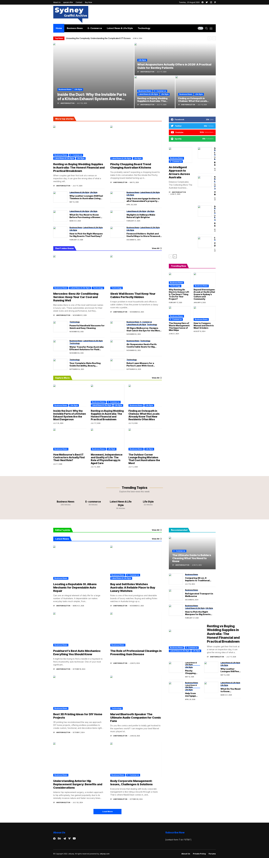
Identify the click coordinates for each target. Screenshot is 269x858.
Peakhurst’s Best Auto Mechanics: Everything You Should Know (77, 652)
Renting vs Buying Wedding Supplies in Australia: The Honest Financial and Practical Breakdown (79, 168)
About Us (185, 854)
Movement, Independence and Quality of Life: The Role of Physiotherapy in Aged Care (106, 459)
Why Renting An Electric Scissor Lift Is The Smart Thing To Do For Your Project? (179, 294)
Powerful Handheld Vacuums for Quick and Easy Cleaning (87, 326)
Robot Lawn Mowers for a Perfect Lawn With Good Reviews (140, 364)
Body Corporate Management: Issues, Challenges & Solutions (131, 782)
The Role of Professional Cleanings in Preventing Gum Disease (136, 652)
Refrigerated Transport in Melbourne (199, 594)
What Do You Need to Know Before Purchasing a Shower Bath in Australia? (84, 216)
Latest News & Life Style (148, 94)
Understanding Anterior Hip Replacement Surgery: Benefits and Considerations (77, 784)
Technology (98, 288)
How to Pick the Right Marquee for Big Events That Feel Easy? (86, 234)
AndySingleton (67, 103)
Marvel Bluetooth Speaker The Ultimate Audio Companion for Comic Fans (135, 718)
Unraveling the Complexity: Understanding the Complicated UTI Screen (98, 38)
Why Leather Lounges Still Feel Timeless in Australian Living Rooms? (86, 197)
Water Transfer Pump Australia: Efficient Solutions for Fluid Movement (86, 348)
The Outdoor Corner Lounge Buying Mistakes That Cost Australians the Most (144, 459)
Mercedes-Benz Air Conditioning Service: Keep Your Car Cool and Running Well (75, 297)
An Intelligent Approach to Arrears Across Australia (179, 172)
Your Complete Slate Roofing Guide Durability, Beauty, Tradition (85, 364)
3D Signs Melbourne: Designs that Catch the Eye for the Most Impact (144, 329)
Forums (212, 854)
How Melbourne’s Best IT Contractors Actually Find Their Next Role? (69, 457)
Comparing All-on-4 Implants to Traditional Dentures (197, 579)
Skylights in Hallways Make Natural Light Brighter (141, 216)
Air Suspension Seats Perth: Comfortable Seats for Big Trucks (142, 345)
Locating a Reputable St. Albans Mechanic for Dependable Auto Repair (75, 587)
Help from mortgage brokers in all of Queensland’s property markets (143, 199)
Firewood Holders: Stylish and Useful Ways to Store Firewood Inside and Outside (143, 234)
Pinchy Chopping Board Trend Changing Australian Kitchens (130, 166)
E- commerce (160, 91)
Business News (65, 89)
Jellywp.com (104, 854)
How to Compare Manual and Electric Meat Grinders (204, 325)
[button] (209, 38)
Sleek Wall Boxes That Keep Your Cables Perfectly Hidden (133, 295)
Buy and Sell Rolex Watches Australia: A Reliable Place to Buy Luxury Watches (132, 587)
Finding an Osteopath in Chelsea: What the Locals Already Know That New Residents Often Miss (144, 415)
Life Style (78, 89)
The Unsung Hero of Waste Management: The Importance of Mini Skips (179, 326)
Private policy (199, 854)
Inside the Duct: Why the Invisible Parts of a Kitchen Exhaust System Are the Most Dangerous (69, 415)
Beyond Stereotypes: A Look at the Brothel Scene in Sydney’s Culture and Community (204, 294)
